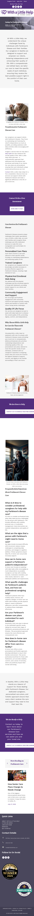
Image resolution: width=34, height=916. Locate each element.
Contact (7, 172)
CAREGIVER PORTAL (7, 908)
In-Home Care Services (15, 24)
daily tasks (8, 153)
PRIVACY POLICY (22, 908)
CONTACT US (15, 908)
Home (6, 24)
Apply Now (19, 1)
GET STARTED (6, 828)
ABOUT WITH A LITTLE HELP (10, 821)
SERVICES (5, 826)
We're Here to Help (17, 208)
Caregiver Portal (11, 1)
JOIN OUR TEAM (7, 825)
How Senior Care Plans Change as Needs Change (15, 787)
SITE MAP (20, 910)
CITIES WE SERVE (7, 823)
